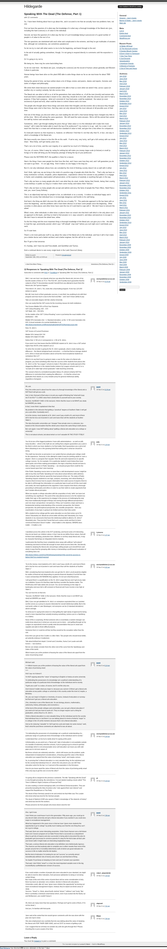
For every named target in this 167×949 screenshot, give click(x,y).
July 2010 (123, 227)
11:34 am (107, 389)
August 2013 (124, 136)
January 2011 (124, 213)
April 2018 (123, 84)
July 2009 (123, 257)
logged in (37, 941)
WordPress (101, 944)
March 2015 (124, 94)
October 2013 (124, 131)
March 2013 (124, 148)
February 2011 (125, 210)
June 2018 (123, 79)
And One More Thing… (34, 264)
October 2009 (124, 250)
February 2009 (125, 270)
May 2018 (123, 81)
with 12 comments (31, 17)
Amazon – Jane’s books (128, 18)
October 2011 (124, 190)
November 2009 (125, 247)
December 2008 (125, 275)
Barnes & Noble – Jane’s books (131, 21)
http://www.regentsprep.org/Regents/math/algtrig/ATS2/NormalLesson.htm (51, 325)
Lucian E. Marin (84, 944)
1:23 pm (107, 444)
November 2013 (125, 128)
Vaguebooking (125, 61)
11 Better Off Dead (126, 46)
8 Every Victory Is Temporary (130, 54)
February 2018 (125, 86)
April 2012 (123, 175)
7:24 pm (107, 875)
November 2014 (125, 99)
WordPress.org (125, 38)
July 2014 (123, 108)
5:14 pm (107, 665)
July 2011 (123, 198)
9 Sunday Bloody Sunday (129, 51)
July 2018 (123, 76)
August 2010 (124, 225)
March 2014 (124, 118)
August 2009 (124, 255)
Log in (122, 31)
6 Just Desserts (125, 58)
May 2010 (123, 232)
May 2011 (123, 203)
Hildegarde (33, 6)
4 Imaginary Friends (127, 63)
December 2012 (125, 156)
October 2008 (124, 279)
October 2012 (124, 161)
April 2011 (123, 205)
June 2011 (123, 200)
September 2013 (125, 133)
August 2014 (124, 106)
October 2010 (124, 220)
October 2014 (124, 101)
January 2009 (124, 272)
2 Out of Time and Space (128, 68)
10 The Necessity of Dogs (129, 49)
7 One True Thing (126, 56)
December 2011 (125, 185)
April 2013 (123, 146)
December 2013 (125, 126)
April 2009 (123, 265)
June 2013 (123, 141)
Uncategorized (66, 255)
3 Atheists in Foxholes (127, 66)
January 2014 (124, 123)
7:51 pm (107, 906)
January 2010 (124, 242)
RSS (46, 273)
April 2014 (123, 116)
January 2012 (124, 183)
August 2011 (124, 195)
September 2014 (125, 104)
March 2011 (124, 208)
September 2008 (125, 282)
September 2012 (125, 163)
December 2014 (125, 96)
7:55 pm (107, 918)
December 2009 (125, 245)
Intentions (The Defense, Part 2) (102, 264)
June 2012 (123, 170)
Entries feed (124, 33)
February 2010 (125, 240)
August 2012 (124, 165)
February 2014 (125, 121)
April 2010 (123, 235)
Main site (123, 23)
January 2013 (124, 153)
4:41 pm (107, 567)
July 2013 (123, 138)
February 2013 (125, 151)
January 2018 (124, 89)
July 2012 (123, 168)
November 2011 (125, 188)
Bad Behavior (5, 948)
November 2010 (125, 218)
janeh (98, 387)
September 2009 (125, 252)
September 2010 (125, 222)
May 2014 (123, 113)
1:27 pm (107, 535)
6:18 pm (107, 781)
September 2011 (125, 193)
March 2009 (124, 267)
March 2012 (124, 178)
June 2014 (123, 111)
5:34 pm (107, 736)
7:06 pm (107, 815)
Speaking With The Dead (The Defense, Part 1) (52, 14)
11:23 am (107, 281)
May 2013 (123, 143)
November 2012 (125, 158)
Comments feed (125, 36)
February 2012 (125, 180)
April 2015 (123, 91)
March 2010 (124, 237)
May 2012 (123, 173)
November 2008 (125, 277)
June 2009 (123, 260)
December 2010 (125, 215)
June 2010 (123, 230)
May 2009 (123, 262)
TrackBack (53, 273)
